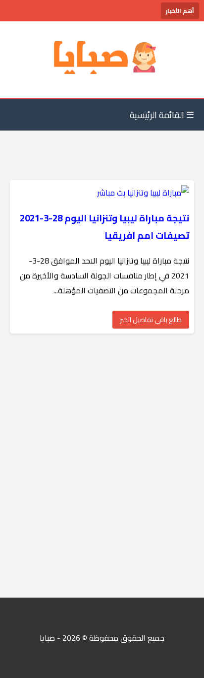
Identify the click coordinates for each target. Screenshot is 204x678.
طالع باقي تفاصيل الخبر (151, 319)
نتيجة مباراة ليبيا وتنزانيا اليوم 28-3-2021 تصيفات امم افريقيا (104, 226)
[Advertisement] (102, 465)
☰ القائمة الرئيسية (162, 115)
